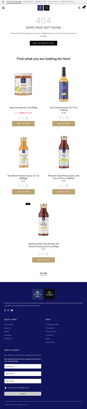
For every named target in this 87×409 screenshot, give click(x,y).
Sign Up (23, 394)
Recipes (6, 331)
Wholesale (7, 335)
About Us (7, 328)
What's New (8, 339)
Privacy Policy (50, 328)
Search (48, 339)
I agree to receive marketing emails (18, 388)
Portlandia (28, 2)
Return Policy (50, 342)
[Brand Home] (3, 2)
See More (43, 273)
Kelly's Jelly (53, 2)
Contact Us (49, 335)
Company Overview (52, 324)
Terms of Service (51, 331)
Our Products (8, 324)
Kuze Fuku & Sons (14, 2)
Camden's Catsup (67, 2)
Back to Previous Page (43, 43)
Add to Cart (23, 124)
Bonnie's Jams (40, 2)
